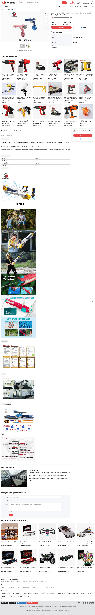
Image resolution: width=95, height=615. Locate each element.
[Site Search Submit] (64, 2)
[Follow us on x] (85, 602)
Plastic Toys (10, 9)
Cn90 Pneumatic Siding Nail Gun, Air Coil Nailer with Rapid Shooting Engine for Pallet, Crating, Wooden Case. (55, 98)
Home (2, 9)
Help (71, 6)
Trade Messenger (22, 602)
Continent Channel (62, 606)
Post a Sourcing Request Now (37, 515)
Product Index (69, 606)
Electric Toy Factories (39, 593)
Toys (6, 9)
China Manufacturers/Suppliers (37, 606)
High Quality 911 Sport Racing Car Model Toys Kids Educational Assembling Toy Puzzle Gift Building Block (66, 543)
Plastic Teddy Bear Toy (49, 587)
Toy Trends (20, 596)
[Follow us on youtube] (89, 602)
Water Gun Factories (17, 593)
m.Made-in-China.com (50, 608)
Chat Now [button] (84, 27)
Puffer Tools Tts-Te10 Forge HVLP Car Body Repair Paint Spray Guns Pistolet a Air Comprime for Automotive (24, 120)
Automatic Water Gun (61, 593)
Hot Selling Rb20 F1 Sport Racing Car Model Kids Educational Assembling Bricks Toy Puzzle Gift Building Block (9, 569)
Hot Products (21, 606)
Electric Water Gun (50, 593)
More (2, 598)
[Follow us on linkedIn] (93, 602)
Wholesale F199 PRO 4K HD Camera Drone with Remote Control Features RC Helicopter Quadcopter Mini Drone (47, 543)
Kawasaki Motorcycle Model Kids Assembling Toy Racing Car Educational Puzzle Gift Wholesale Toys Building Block (47, 569)
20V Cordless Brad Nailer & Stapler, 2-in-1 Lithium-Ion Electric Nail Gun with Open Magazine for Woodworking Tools (86, 75)
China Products (27, 606)
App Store (4, 602)
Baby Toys (4, 587)
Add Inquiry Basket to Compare (25, 50)
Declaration (61, 610)
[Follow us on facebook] (83, 602)
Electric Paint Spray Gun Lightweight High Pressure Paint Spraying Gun (54, 75)
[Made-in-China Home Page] (8, 2)
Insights (74, 606)
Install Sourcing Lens (33, 602)
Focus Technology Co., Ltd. (38, 610)
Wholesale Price (55, 606)
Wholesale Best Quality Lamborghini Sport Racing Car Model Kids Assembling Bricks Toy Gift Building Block (28, 543)
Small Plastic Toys (25, 587)
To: (7, 500)
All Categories (6, 6)
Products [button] (22, 2)
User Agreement (54, 610)
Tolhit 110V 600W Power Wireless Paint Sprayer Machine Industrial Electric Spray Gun (70, 120)
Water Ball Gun (5, 596)
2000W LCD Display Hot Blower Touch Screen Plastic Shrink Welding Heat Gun (8, 75)
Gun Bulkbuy (27, 596)
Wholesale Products (47, 606)
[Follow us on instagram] (87, 602)
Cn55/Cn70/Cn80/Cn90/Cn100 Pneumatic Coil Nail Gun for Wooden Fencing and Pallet (39, 75)
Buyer (64, 6)
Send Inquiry (61, 27)
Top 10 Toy (13, 596)
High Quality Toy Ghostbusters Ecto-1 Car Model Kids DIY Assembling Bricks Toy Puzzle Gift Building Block (85, 543)
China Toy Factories (6, 593)
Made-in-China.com (42, 608)
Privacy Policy (67, 610)
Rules (93, 6)
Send (11, 515)
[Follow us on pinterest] (91, 602)
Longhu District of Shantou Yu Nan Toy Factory (63, 17)
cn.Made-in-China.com (60, 608)
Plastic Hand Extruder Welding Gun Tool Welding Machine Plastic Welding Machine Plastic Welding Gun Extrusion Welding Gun (71, 75)
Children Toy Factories (28, 593)
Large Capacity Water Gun (86, 593)
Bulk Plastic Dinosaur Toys (37, 587)
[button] (60, 2)
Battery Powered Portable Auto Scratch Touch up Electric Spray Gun (8, 98)
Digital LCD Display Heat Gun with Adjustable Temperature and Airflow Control (86, 98)
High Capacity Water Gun (73, 593)
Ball (18, 587)
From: (7, 497)
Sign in (92, 3)
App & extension (78, 6)
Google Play (12, 602)
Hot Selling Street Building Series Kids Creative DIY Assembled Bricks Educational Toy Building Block (8, 543)
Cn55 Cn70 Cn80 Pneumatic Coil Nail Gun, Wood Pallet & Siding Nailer (54, 120)
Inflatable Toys (12, 587)
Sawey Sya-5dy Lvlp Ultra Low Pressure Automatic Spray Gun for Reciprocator (86, 120)
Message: (6, 504)
